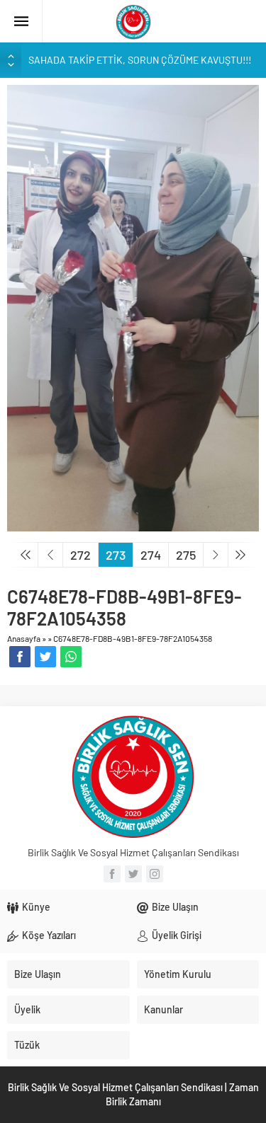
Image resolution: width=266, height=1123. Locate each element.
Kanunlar (163, 1009)
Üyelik (27, 1009)
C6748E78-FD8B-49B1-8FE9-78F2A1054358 (132, 638)
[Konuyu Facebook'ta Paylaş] (20, 656)
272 (80, 555)
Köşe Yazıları (49, 935)
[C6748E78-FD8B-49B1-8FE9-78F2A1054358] (133, 307)
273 (116, 555)
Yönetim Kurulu (177, 974)
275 (186, 555)
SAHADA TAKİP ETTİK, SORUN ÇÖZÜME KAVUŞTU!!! (139, 60)
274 (150, 555)
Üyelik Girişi (176, 935)
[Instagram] (154, 873)
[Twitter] (133, 873)
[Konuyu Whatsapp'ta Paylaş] (71, 656)
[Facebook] (112, 873)
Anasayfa (23, 638)
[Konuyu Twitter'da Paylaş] (45, 656)
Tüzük (27, 1045)
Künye (36, 907)
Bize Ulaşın (175, 907)
